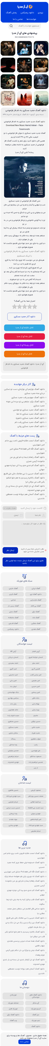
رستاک (13, 739)
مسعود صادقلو (35, 756)
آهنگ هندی (35, 629)
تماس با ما (18, 19)
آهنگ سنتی (13, 612)
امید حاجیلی (13, 675)
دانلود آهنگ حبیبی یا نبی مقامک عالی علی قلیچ (24, 473)
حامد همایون (13, 710)
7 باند (36, 768)
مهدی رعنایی (13, 825)
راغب (36, 745)
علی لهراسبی (35, 750)
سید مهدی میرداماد (13, 796)
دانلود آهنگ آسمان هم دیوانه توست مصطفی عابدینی (25, 496)
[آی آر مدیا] (24, 6)
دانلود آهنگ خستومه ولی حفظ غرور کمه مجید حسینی (26, 865)
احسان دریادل (13, 657)
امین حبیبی (36, 686)
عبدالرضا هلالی (35, 802)
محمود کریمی (36, 790)
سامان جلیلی (13, 733)
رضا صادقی (13, 745)
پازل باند (13, 704)
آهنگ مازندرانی (35, 600)
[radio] (34, 307)
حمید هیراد (36, 733)
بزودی (40, 12)
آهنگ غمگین (35, 623)
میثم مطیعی (13, 802)
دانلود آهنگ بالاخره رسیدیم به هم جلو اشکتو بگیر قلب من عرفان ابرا (25, 479)
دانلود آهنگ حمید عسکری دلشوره (30, 418)
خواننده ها (31, 19)
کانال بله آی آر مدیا (24, 336)
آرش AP (13, 651)
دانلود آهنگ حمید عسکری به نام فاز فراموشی (25, 110)
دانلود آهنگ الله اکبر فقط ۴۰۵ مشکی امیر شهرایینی (27, 451)
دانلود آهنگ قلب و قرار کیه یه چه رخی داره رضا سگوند (25, 902)
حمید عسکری (13, 727)
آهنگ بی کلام (36, 606)
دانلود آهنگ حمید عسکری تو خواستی (29, 409)
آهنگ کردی (13, 594)
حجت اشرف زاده (13, 715)
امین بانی (13, 680)
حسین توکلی (35, 721)
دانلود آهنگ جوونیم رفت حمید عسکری (28, 397)
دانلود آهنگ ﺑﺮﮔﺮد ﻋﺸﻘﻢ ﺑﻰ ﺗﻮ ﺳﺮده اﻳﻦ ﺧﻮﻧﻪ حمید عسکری (25, 403)
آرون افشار (36, 651)
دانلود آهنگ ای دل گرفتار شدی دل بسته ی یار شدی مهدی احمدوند (25, 488)
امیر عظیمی (36, 680)
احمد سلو (35, 663)
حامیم (35, 715)
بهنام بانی (35, 704)
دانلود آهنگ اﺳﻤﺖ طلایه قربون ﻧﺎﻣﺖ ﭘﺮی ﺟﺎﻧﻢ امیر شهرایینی (25, 442)
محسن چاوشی (13, 750)
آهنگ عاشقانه (13, 617)
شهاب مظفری (36, 739)
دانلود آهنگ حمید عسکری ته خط (30, 414)
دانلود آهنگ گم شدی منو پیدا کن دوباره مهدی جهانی (25, 467)
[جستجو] (11, 25)
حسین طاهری (13, 790)
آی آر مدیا (40, 364)
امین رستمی (35, 692)
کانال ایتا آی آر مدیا (24, 354)
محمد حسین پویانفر (35, 796)
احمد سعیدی (13, 663)
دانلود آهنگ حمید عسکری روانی (31, 426)
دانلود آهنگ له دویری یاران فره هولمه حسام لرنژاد (24, 876)
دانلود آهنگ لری (36, 594)
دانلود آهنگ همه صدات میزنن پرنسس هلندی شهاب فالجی (26, 943)
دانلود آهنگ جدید (38, 121)
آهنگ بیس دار (13, 606)
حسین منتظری (13, 721)
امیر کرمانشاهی (35, 819)
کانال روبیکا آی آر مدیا (24, 345)
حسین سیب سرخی (13, 808)
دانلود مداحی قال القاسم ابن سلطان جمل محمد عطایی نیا (26, 911)
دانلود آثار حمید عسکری (24, 316)
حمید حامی (36, 727)
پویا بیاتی (35, 710)
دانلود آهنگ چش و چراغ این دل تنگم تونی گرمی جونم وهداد (25, 952)
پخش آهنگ (11, 12)
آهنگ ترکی (35, 612)
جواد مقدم (13, 819)
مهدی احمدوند (13, 762)
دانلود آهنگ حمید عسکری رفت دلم (30, 422)
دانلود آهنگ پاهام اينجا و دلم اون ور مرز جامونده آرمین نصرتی (27, 459)
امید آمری (13, 669)
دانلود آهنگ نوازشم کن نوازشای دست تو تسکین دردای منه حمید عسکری (24, 391)
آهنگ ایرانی (36, 588)
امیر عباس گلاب (35, 675)
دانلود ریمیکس (27, 12)
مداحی (13, 600)
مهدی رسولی (35, 813)
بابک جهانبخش (13, 692)
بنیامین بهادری (13, 698)
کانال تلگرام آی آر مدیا (24, 327)
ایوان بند (13, 686)
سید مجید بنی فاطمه (36, 808)
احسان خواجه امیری (36, 657)
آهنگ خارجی (13, 588)
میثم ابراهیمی (13, 756)
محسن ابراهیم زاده (36, 762)
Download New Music (15, 125)
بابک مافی (35, 698)
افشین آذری (36, 669)
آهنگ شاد (35, 617)
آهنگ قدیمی (13, 623)
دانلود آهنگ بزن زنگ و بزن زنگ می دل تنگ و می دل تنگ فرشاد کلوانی (25, 925)
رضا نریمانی (13, 813)
